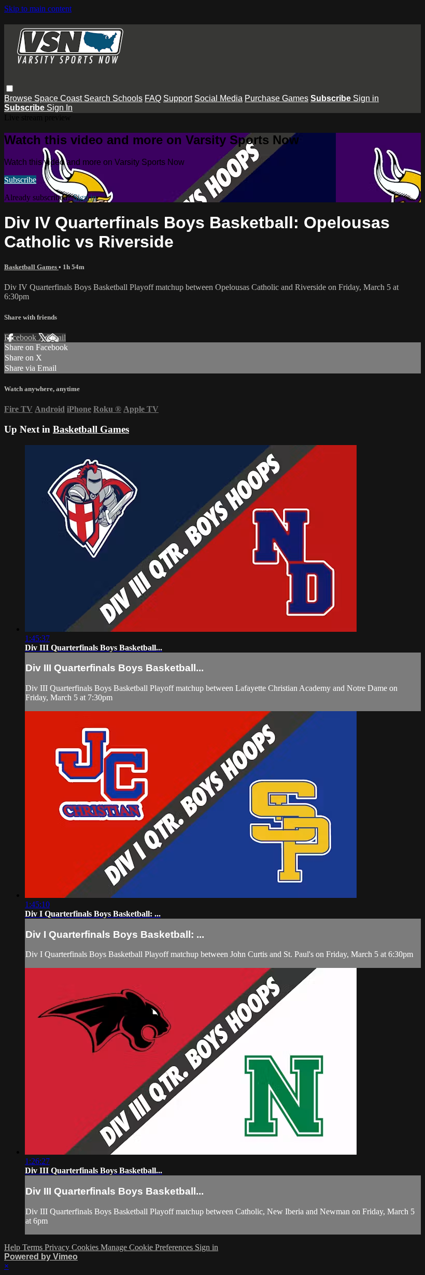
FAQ (153, 98)
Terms (33, 1247)
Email (56, 337)
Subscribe (20, 179)
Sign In (60, 107)
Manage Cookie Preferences (148, 1247)
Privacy (58, 1247)
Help (13, 1247)
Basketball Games (31, 267)
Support (177, 98)
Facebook (21, 337)
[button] (9, 88)
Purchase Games (276, 98)
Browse (19, 98)
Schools (127, 98)
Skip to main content (38, 8)
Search (98, 98)
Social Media (218, 98)
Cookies (86, 1247)
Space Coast (59, 98)
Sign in (366, 98)
